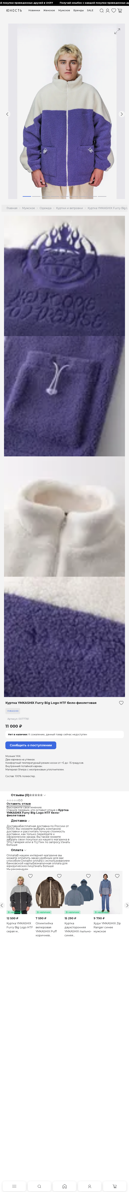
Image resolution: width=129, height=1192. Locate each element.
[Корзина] (119, 10)
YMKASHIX (12, 711)
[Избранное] (113, 10)
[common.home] (64, 1186)
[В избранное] (121, 702)
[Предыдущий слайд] (7, 114)
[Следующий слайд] (122, 114)
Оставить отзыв (19, 803)
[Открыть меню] (14, 1186)
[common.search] (101, 10)
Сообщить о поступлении (31, 745)
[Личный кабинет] (107, 10)
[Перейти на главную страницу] (14, 10)
